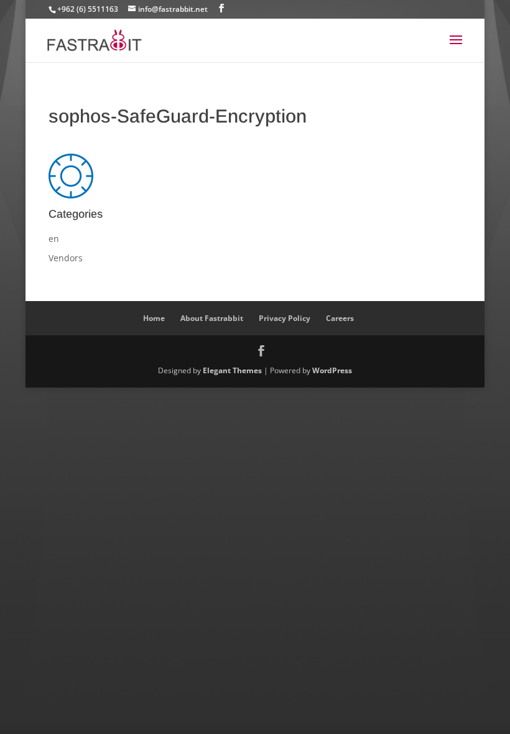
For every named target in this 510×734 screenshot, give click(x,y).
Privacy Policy (284, 318)
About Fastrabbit (211, 318)
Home (154, 318)
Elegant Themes (232, 370)
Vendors (66, 258)
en (54, 238)
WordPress (332, 370)
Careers (340, 318)
